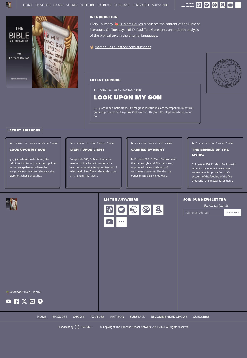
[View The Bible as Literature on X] (24, 301)
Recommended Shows (169, 317)
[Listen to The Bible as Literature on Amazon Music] (222, 5)
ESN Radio (141, 5)
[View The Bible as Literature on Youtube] (8, 301)
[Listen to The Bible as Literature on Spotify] (207, 5)
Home (28, 5)
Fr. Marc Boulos (131, 24)
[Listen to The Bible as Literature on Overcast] (134, 210)
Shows (72, 5)
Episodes (43, 5)
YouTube (87, 5)
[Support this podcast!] (40, 301)
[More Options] (238, 5)
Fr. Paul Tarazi (142, 29)
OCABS (58, 5)
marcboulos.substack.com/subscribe (123, 47)
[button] (95, 90)
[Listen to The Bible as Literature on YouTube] (230, 5)
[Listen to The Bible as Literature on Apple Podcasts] (199, 5)
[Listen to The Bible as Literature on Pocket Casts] (215, 5)
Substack (122, 5)
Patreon (105, 5)
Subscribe (160, 5)
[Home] (8, 5)
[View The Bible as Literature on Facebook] (16, 301)
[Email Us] (32, 301)
